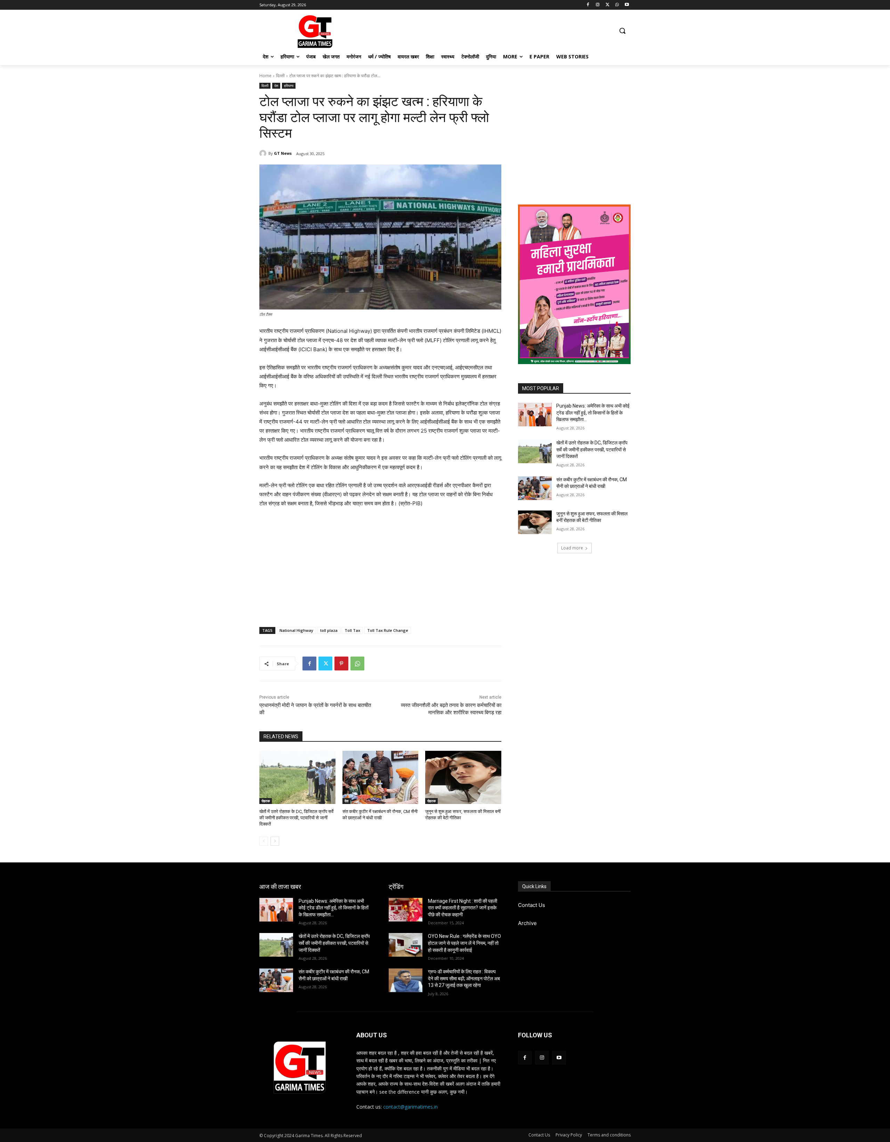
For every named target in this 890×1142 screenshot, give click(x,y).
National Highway (296, 630)
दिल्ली (280, 76)
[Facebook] (588, 5)
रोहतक (265, 800)
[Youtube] (627, 5)
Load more (572, 548)
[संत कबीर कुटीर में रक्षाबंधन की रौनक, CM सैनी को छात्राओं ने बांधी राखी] (380, 777)
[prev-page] (263, 841)
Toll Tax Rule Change (387, 630)
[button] (622, 30)
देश (276, 85)
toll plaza (329, 630)
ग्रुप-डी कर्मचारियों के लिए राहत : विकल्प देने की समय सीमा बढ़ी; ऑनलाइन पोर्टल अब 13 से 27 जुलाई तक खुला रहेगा (464, 978)
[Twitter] (608, 5)
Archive (527, 923)
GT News (283, 153)
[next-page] (274, 841)
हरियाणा (288, 85)
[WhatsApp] (617, 5)
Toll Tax (352, 630)
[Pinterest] (341, 663)
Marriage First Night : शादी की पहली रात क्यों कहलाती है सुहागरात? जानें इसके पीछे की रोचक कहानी (462, 907)
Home (265, 76)
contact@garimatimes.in (410, 1106)
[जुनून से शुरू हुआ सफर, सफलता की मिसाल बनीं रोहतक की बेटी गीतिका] (463, 777)
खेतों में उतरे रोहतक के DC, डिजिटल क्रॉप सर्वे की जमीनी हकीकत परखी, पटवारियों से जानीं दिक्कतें (296, 818)
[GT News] (263, 153)
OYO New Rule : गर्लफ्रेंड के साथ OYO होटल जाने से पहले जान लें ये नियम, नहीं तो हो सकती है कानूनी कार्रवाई (464, 942)
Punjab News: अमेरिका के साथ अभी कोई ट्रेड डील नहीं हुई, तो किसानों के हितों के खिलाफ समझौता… (593, 412)
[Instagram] (598, 5)
